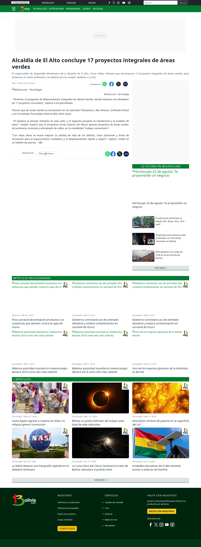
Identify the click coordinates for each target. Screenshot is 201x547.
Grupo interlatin (65, 519)
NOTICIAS (98, 8)
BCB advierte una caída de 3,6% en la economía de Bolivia (169, 254)
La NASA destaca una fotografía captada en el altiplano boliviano (40, 467)
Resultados (110, 525)
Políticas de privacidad (68, 508)
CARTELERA (71, 2)
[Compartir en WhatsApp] (104, 83)
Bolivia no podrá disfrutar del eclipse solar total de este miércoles (98, 422)
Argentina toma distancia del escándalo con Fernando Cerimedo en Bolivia (170, 238)
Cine (107, 508)
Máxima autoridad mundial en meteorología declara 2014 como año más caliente (39, 370)
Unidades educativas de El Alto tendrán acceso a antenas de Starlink (156, 467)
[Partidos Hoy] (129, 2)
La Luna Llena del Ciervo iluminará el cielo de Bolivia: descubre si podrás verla (100, 467)
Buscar (183, 2)
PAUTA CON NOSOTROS (161, 511)
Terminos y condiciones (68, 502)
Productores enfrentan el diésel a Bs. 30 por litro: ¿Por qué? (170, 221)
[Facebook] (109, 2)
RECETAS (92, 2)
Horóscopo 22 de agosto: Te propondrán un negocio (159, 205)
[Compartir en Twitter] (119, 153)
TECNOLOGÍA (40, 8)
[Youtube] (124, 2)
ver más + (161, 268)
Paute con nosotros (67, 514)
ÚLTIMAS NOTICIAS (20, 2)
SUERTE (87, 8)
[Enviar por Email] (125, 83)
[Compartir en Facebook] (111, 83)
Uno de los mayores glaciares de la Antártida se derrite (160, 370)
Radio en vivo (111, 519)
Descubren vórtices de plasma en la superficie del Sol (160, 422)
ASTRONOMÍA (56, 8)
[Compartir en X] (118, 83)
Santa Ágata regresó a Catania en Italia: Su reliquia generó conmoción (38, 422)
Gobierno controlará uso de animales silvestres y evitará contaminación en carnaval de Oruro (95, 323)
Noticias (108, 514)
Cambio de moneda (114, 502)
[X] (114, 2)
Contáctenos (67, 528)
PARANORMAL (73, 8)
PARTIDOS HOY (48, 2)
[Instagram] (118, 2)
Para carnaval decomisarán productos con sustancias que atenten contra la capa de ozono (38, 323)
